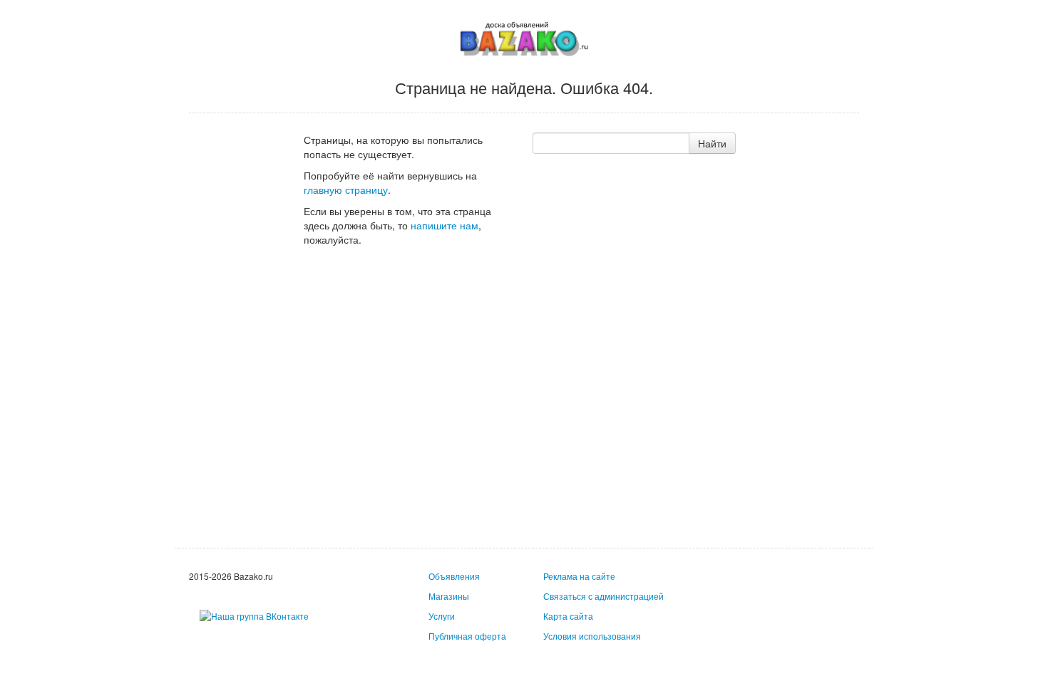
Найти (712, 143)
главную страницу (346, 189)
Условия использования (592, 636)
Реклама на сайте (579, 576)
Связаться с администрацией (603, 596)
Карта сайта (568, 616)
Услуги (441, 616)
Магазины (448, 596)
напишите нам (444, 225)
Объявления (454, 576)
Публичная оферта (467, 636)
